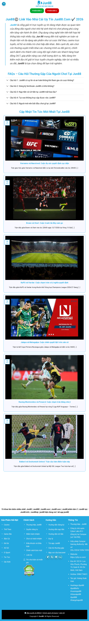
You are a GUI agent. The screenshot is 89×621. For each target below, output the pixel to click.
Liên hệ (62, 613)
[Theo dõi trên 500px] (60, 557)
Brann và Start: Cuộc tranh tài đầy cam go (44, 223)
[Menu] (4, 4)
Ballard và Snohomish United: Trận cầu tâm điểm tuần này (44, 462)
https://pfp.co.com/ (78, 557)
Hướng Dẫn (51, 520)
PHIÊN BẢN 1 (37, 11)
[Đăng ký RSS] (52, 557)
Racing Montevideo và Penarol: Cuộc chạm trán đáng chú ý (44, 402)
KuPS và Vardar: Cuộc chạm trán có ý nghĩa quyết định (44, 283)
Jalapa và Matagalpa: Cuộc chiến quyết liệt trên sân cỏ (44, 342)
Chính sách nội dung (50, 613)
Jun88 (83, 524)
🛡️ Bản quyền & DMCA (32, 613)
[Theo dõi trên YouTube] (56, 557)
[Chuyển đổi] (7, 80)
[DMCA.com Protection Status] (29, 570)
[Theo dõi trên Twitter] (48, 557)
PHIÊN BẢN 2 (52, 11)
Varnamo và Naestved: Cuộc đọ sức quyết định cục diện (44, 163)
